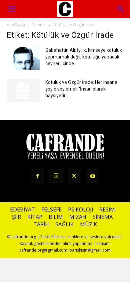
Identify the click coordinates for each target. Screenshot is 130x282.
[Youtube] (92, 176)
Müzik (88, 224)
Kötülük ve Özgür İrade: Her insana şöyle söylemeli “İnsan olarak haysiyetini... (81, 89)
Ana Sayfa (16, 25)
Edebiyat (22, 209)
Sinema (103, 217)
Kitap (34, 217)
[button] (120, 9)
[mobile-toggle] (11, 9)
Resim (107, 209)
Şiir (16, 217)
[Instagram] (56, 176)
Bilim (56, 217)
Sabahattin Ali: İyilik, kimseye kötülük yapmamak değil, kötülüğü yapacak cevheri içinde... (83, 56)
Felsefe (51, 209)
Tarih (41, 224)
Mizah (77, 217)
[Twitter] (74, 176)
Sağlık (64, 224)
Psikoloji (80, 209)
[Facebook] (37, 176)
